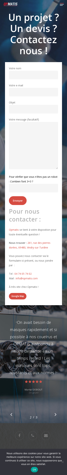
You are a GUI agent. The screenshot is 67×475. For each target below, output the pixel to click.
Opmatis (14, 229)
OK (34, 469)
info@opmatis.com (27, 278)
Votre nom (15, 68)
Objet (12, 102)
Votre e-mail (16, 85)
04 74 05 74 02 (23, 273)
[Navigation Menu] (62, 4)
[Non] (62, 462)
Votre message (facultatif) (24, 119)
